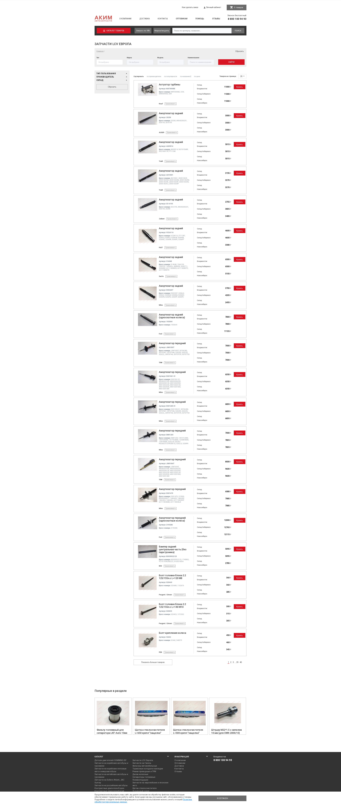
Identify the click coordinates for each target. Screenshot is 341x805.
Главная (99, 51)
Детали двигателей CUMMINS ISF (110, 760)
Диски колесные (140, 774)
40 (241, 662)
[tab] (112, 74)
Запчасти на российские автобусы (111, 785)
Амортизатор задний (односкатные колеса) (172, 316)
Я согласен (222, 798)
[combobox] (201, 62)
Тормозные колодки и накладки (148, 769)
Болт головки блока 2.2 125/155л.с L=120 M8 (172, 577)
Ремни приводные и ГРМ (144, 771)
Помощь (199, 19)
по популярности (170, 76)
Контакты (163, 19)
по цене (197, 76)
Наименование (193, 58)
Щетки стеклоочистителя (145, 788)
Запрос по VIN (143, 31)
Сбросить (239, 51)
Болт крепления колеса (172, 632)
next (245, 662)
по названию (185, 76)
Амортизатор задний (171, 113)
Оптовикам (181, 19)
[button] (112, 73)
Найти (231, 62)
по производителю (154, 76)
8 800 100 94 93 (237, 18)
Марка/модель (162, 31)
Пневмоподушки (140, 780)
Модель (160, 58)
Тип (97, 58)
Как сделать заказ (190, 7)
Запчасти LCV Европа (143, 760)
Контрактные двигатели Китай (109, 791)
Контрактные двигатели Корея (109, 788)
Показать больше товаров (153, 662)
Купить (239, 87)
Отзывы (216, 19)
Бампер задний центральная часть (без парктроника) (172, 549)
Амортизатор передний (172, 343)
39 (237, 662)
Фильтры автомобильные (145, 766)
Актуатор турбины (169, 84)
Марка (129, 58)
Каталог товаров (115, 31)
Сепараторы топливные (144, 777)
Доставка (144, 19)
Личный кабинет (213, 7)
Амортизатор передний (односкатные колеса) (172, 519)
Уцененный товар (141, 791)
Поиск (238, 31)
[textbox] (201, 62)
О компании (125, 19)
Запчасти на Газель (142, 763)
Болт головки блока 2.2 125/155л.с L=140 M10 (172, 605)
